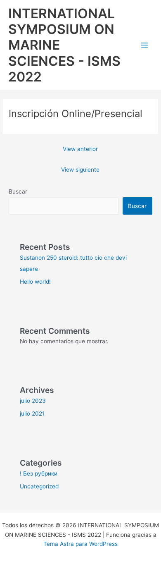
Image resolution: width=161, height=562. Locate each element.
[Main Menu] (144, 45)
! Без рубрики (38, 473)
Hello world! (35, 281)
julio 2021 (32, 413)
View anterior (80, 149)
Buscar (18, 191)
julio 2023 (33, 400)
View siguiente (80, 169)
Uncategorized (39, 486)
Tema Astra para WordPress (80, 543)
